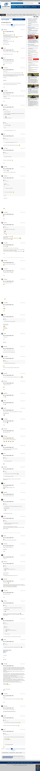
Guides (25, 762)
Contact (26, 765)
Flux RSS (17, 752)
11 (12, 26)
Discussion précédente (5, 752)
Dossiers (18, 762)
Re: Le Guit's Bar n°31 (8, 31)
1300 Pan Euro (5, 651)
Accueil (9, 762)
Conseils (22, 762)
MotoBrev (24, 14)
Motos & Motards (10, 14)
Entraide (24, 15)
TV (39, 6)
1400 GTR (4, 652)
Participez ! (36, 59)
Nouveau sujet (18, 19)
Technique (15, 14)
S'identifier (14, 3)
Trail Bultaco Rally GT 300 (32, 51)
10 (24, 24)
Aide (36, 15)
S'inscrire (20, 3)
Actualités (12, 762)
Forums (2, 14)
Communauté (4, 16)
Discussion (14, 16)
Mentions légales (21, 765)
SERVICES (27, 6)
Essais (15, 762)
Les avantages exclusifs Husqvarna (33, 30)
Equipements (9, 15)
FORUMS (34, 6)
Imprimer (20, 752)
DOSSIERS (20, 6)
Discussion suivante (12, 752)
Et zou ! (4, 551)
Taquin (31, 14)
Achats (17, 15)
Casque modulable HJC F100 (32, 32)
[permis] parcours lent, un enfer (33, 60)
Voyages (28, 762)
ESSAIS (13, 6)
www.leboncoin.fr (6, 413)
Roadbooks (14, 15)
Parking (8, 16)
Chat (33, 15)
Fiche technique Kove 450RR (33, 21)
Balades (27, 14)
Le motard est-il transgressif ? (33, 71)
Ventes (21, 15)
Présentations (29, 15)
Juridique (20, 14)
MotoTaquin (11, 16)
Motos (34, 14)
